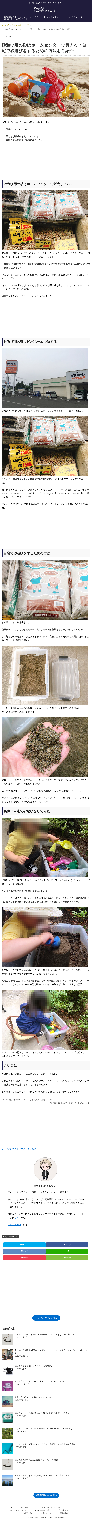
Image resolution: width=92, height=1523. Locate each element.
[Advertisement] (46, 161)
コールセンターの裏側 (29, 17)
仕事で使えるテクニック (52, 17)
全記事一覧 (8, 19)
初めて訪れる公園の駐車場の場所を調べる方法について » (70, 1103)
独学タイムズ (44, 1518)
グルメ (72, 1507)
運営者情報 (64, 1513)
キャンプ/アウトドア (74, 17)
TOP (10, 1507)
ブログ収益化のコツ (65, 1510)
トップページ (14, 1224)
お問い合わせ (21, 19)
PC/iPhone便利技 (42, 1510)
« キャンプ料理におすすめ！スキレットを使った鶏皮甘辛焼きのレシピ (27, 1100)
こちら (17, 1217)
